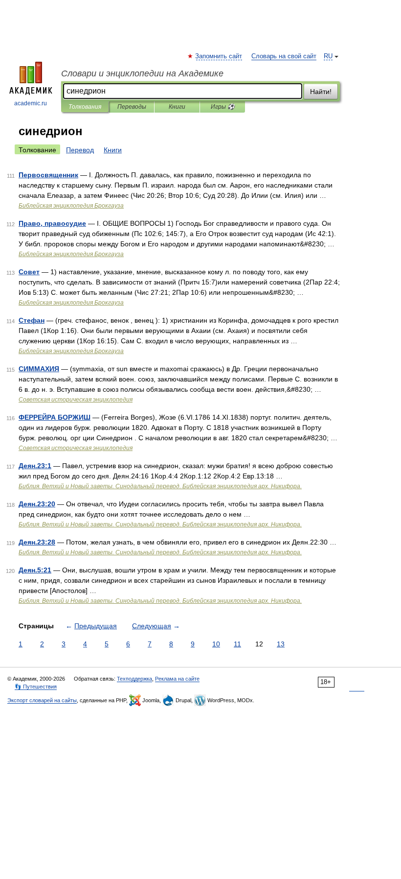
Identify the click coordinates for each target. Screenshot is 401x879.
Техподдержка (134, 679)
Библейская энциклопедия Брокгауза (71, 205)
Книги (177, 106)
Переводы (131, 106)
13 (281, 644)
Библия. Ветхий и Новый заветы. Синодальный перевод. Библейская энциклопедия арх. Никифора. (160, 486)
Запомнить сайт (219, 56)
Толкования (84, 106)
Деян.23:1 (35, 466)
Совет (29, 272)
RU (328, 56)
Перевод (80, 150)
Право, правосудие (52, 223)
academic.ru (30, 103)
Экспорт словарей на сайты (42, 700)
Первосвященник (48, 175)
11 (237, 644)
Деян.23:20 (37, 504)
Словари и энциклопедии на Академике (142, 73)
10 (216, 644)
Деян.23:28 (37, 542)
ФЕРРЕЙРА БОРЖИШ (54, 417)
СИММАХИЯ (39, 369)
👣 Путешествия (36, 686)
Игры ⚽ (223, 106)
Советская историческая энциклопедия (76, 399)
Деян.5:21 (35, 570)
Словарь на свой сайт (283, 56)
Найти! (321, 91)
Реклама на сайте (177, 679)
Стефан (32, 320)
